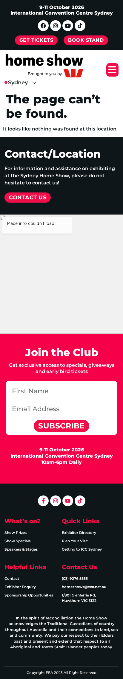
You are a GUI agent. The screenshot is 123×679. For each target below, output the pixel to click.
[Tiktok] (80, 25)
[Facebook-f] (43, 500)
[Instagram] (55, 25)
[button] (112, 70)
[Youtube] (67, 25)
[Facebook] (43, 25)
